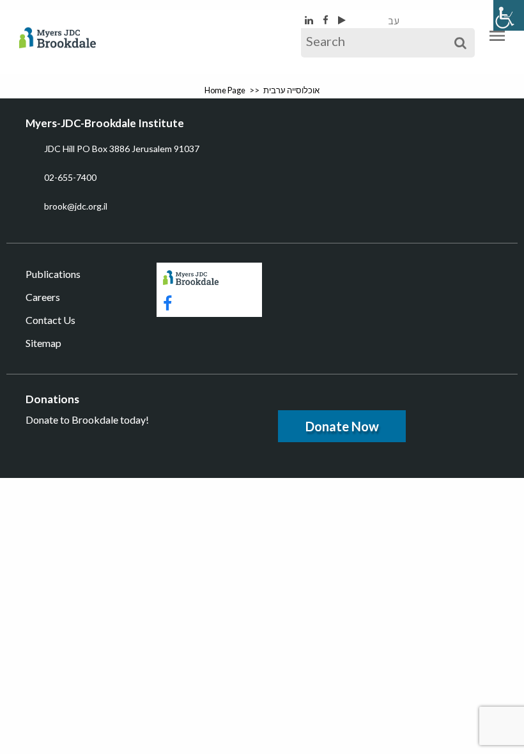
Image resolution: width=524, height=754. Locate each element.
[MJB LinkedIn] (310, 20)
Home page (224, 90)
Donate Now (342, 426)
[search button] (460, 42)
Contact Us (50, 320)
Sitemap (43, 343)
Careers (43, 297)
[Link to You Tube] (342, 20)
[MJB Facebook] (326, 20)
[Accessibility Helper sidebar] (508, 15)
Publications (53, 274)
